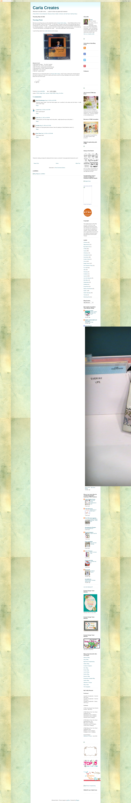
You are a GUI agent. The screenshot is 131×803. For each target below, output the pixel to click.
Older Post (78, 163)
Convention (86, 257)
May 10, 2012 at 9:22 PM (44, 109)
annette (38, 125)
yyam (37, 117)
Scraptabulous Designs (90, 527)
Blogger (77, 800)
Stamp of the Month (88, 288)
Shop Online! (36, 13)
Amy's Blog (86, 659)
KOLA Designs (88, 325)
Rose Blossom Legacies (90, 518)
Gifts (85, 269)
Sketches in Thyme (88, 682)
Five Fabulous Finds (88, 265)
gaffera (68, 800)
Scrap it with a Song (62, 22)
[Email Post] (48, 91)
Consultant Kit (87, 255)
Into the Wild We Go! (89, 528)
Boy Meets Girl (87, 246)
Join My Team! (67, 13)
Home (57, 163)
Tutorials (85, 294)
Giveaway (86, 271)
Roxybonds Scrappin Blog (89, 678)
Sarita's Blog (86, 680)
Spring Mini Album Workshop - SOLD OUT (93, 520)
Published (86, 284)
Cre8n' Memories (89, 508)
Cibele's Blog (86, 663)
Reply (37, 105)
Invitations (86, 273)
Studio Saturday (87, 292)
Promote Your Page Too (87, 204)
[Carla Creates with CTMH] (88, 202)
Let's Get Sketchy (87, 278)
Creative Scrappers (88, 665)
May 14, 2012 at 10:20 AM (47, 133)
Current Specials (43, 13)
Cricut (85, 261)
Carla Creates (46, 7)
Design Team (42, 93)
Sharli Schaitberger (40, 100)
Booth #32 (87, 569)
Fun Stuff (86, 267)
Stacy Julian (86, 684)
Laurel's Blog (86, 672)
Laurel (37, 109)
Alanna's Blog (86, 657)
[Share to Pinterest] (55, 91)
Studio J (57, 13)
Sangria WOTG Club (89, 322)
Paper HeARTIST (89, 541)
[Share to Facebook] (54, 91)
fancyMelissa (88, 579)
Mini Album (86, 280)
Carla (91, 19)
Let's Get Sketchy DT (88, 587)
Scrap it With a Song (54, 93)
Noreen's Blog (87, 676)
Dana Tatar (38, 133)
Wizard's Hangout (89, 532)
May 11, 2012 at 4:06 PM (44, 117)
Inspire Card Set (93, 533)
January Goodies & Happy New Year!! (93, 313)
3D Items (85, 242)
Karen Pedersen (88, 551)
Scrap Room (86, 286)
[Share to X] (53, 91)
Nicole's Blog (86, 674)
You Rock (61, 93)
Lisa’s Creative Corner (90, 499)
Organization (86, 282)
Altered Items (86, 244)
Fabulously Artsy (89, 560)
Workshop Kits (87, 297)
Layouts (47, 93)
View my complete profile (89, 34)
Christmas (86, 252)
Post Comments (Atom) (60, 167)
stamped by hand (89, 310)
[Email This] (50, 91)
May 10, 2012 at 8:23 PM (50, 100)
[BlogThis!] (51, 91)
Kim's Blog (86, 667)
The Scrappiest (87, 686)
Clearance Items (51, 13)
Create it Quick (87, 259)
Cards (85, 250)
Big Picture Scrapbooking (89, 661)
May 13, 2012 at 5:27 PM (45, 125)
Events (61, 13)
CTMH (37, 93)
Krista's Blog (86, 669)
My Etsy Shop (74, 13)
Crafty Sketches (48, 30)
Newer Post (36, 163)
